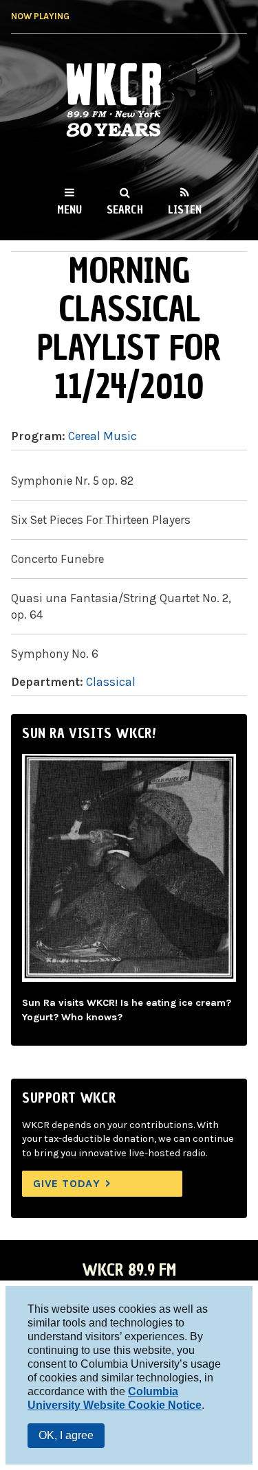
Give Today (66, 1183)
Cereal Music (102, 436)
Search (125, 209)
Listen (185, 209)
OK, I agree (66, 1435)
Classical (111, 682)
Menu (69, 209)
